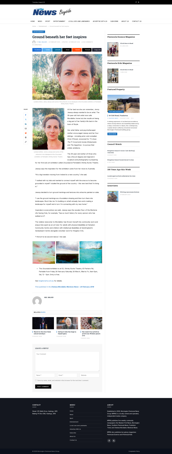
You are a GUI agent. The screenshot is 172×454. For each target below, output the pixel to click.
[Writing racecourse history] (112, 196)
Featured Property (115, 111)
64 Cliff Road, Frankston (118, 115)
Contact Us (137, 21)
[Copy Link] (25, 142)
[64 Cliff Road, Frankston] (123, 104)
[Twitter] (25, 119)
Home (33, 21)
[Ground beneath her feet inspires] (67, 77)
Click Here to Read (126, 43)
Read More (112, 134)
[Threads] (25, 137)
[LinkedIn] (25, 124)
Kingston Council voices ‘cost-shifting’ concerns (121, 151)
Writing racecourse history (129, 192)
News (40, 21)
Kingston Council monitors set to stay (120, 160)
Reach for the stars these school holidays (42, 333)
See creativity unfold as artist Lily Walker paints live (91, 334)
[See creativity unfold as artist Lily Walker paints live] (91, 323)
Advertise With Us (100, 21)
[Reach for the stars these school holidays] (43, 323)
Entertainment (59, 21)
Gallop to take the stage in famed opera (67, 333)
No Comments (88, 42)
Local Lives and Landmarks (79, 21)
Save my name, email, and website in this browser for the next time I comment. (63, 380)
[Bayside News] (52, 11)
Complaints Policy (134, 451)
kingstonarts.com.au (46, 281)
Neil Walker (43, 42)
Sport (47, 21)
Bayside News (113, 118)
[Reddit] (25, 133)
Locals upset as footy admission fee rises (121, 176)
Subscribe (114, 21)
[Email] (25, 128)
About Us (125, 21)
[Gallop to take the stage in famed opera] (67, 323)
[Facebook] (25, 115)
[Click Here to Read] (112, 49)
